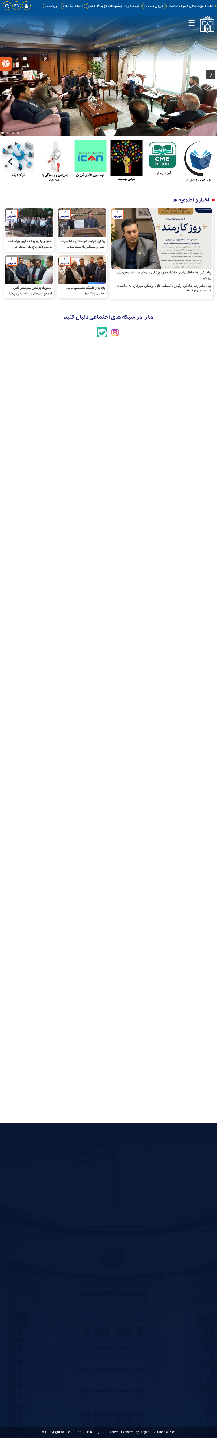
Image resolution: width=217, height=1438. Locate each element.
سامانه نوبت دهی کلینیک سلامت (191, 6)
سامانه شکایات (73, 6)
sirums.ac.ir (80, 1432)
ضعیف (104, 1251)
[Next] (11, 161)
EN (17, 5)
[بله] (102, 336)
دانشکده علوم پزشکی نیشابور (140, 1233)
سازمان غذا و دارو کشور (144, 1219)
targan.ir (146, 1432)
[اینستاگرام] (115, 336)
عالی (105, 1232)
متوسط (103, 1245)
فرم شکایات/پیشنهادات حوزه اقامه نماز (113, 6)
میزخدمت (51, 6)
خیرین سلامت (154, 6)
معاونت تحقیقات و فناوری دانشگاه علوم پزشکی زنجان (143, 1289)
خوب (105, 1238)
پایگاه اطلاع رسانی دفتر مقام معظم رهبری (190, 1223)
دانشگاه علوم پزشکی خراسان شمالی (141, 1277)
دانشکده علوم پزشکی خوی (142, 1260)
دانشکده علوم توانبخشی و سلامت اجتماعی (143, 1243)
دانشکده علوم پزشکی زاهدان (140, 1253)
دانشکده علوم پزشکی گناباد (141, 1226)
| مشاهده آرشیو (126, 417)
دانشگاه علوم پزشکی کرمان (142, 1267)
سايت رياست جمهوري (194, 1213)
